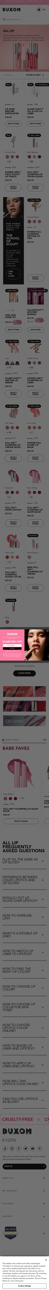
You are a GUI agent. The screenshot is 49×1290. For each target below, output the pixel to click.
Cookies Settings (24, 1286)
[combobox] (5, 645)
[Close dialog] (47, 631)
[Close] (46, 1260)
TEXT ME (12, 648)
